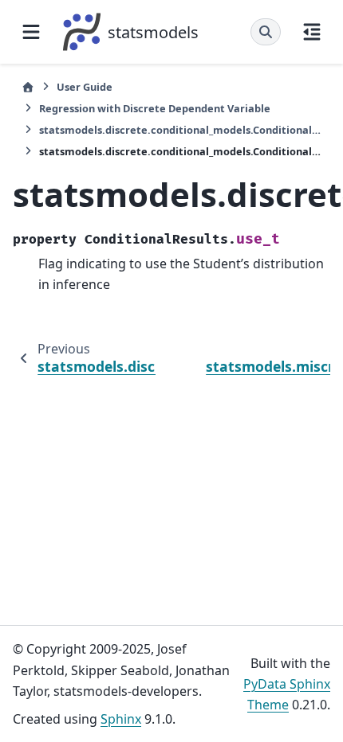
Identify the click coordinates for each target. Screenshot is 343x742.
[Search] (265, 31)
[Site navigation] (31, 31)
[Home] (28, 87)
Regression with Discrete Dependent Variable (154, 108)
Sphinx (121, 719)
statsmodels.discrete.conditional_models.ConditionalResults (180, 130)
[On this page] (312, 31)
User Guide (84, 87)
